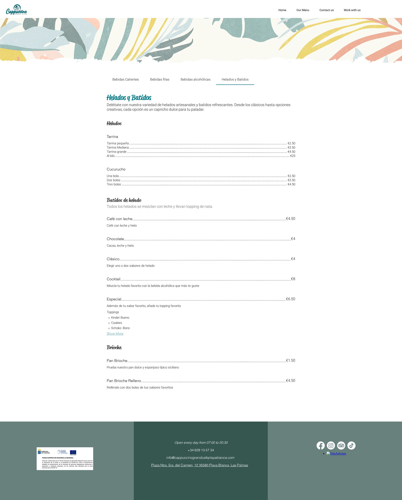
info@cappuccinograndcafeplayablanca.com (200, 457)
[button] (304, 10)
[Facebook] (321, 445)
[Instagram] (331, 445)
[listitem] (118, 318)
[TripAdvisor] (341, 445)
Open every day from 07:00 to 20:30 (201, 442)
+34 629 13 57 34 (201, 450)
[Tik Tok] (351, 445)
